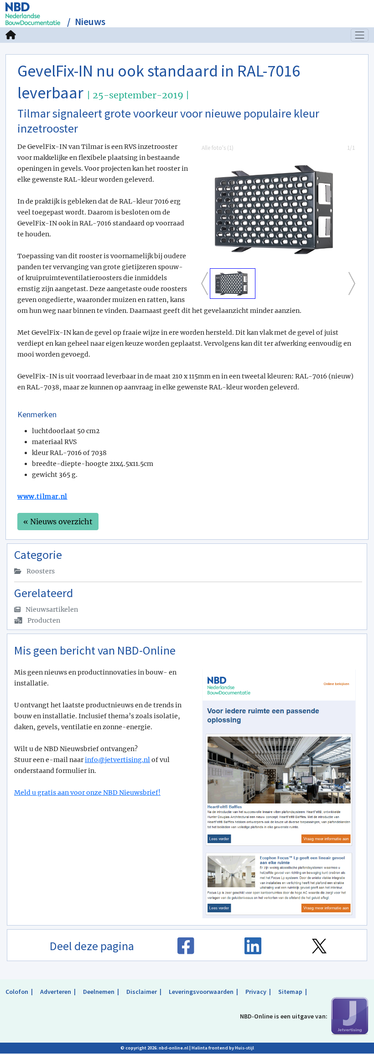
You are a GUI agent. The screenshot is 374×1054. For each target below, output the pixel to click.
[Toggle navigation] (360, 35)
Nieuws (90, 21)
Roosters (40, 571)
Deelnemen (98, 991)
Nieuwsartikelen (51, 609)
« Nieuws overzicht (58, 521)
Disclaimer (141, 991)
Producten (43, 620)
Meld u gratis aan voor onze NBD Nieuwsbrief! (87, 792)
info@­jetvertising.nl (117, 760)
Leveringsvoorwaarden (201, 991)
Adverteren (55, 991)
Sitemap (290, 991)
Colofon (16, 991)
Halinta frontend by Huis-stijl (223, 1048)
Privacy (255, 991)
